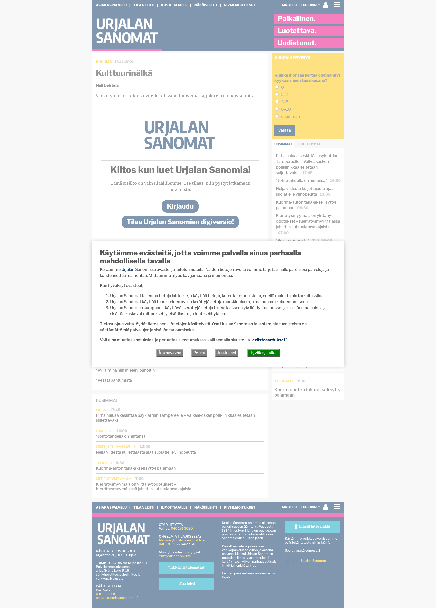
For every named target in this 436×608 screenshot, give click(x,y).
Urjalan (127, 269)
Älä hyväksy (169, 352)
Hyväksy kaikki (263, 352)
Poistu (199, 352)
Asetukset (226, 352)
